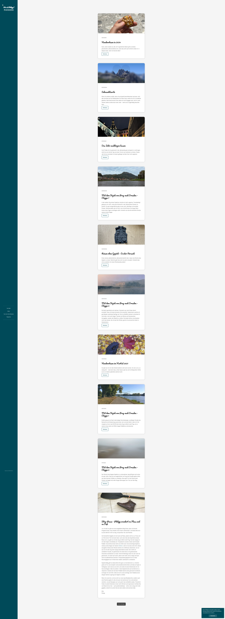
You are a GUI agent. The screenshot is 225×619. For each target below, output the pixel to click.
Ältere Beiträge (121, 604)
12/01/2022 (104, 358)
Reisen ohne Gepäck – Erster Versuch (118, 253)
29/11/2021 (104, 408)
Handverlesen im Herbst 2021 (115, 363)
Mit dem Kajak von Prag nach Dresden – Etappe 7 (120, 197)
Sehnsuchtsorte (108, 92)
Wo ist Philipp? (8, 7)
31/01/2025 (104, 37)
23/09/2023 (104, 190)
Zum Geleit (8, 308)
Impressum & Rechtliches (9, 470)
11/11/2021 (104, 462)
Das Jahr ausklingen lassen (113, 145)
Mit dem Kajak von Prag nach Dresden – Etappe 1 (120, 414)
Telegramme (9, 317)
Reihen (9, 311)
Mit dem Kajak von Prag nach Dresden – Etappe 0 (120, 468)
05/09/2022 (104, 249)
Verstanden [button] (213, 615)
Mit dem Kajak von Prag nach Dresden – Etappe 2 (120, 304)
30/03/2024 (104, 87)
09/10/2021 (104, 517)
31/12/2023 (104, 141)
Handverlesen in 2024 (111, 42)
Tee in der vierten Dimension (9, 314)
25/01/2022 (104, 298)
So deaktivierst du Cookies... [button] (209, 612)
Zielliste (121, 546)
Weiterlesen (105, 54)
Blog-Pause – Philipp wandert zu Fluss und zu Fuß (121, 523)
